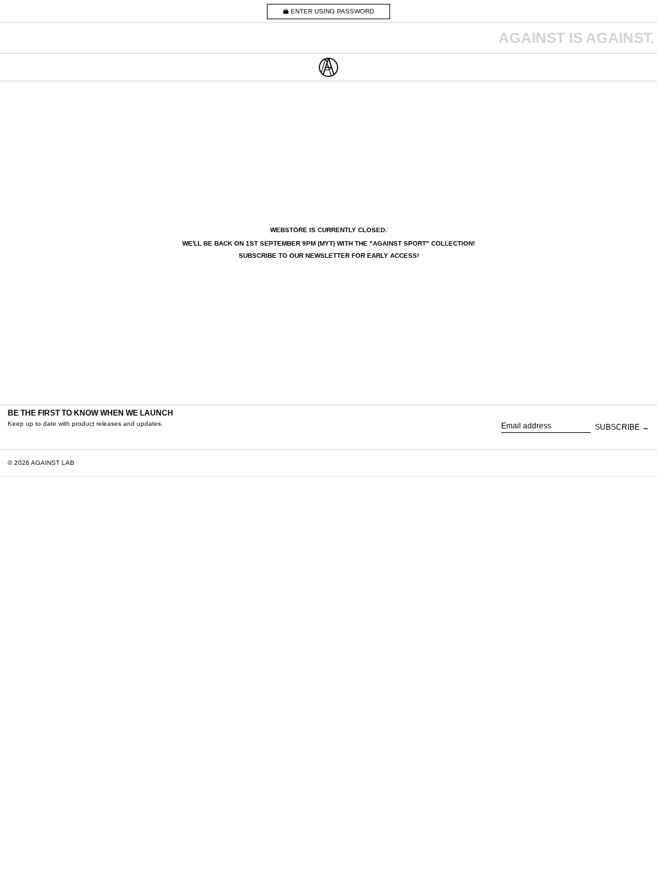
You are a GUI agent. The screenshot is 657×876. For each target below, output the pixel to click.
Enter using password (332, 11)
